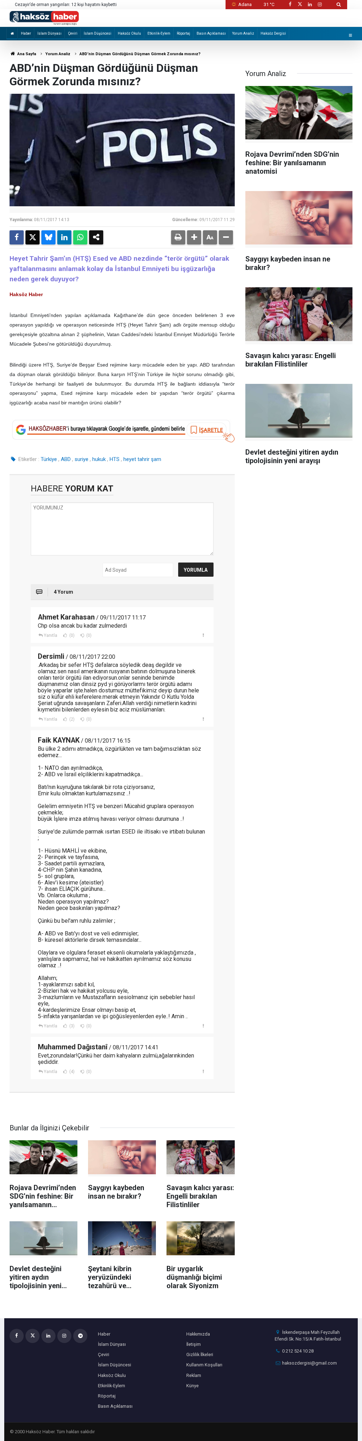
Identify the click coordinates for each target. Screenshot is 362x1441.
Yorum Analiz (243, 33)
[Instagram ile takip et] (320, 4)
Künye (192, 1385)
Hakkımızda (198, 1334)
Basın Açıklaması (211, 33)
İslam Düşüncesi (97, 33)
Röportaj (183, 33)
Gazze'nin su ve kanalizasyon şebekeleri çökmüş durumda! (73, 4)
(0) (71, 635)
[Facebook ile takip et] (290, 4)
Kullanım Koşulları (204, 1364)
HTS (114, 459)
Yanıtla (50, 635)
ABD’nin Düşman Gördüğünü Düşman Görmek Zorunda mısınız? (140, 54)
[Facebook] (17, 237)
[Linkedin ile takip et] (310, 4)
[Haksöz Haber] (44, 17)
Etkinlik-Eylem (158, 33)
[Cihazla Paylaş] (96, 237)
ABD (66, 459)
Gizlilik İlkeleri (199, 1354)
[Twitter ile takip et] (300, 4)
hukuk (99, 459)
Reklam (193, 1375)
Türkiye (49, 459)
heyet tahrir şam (142, 459)
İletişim (193, 1344)
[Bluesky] (48, 237)
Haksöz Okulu (129, 33)
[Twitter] (32, 237)
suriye (81, 459)
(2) (71, 719)
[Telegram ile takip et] (80, 1336)
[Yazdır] (178, 237)
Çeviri (72, 33)
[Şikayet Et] (203, 635)
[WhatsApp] (80, 237)
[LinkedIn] (64, 237)
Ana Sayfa (26, 54)
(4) (71, 1071)
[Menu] (350, 35)
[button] (194, 237)
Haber (26, 33)
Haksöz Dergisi (273, 33)
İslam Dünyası (49, 33)
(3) (71, 1026)
